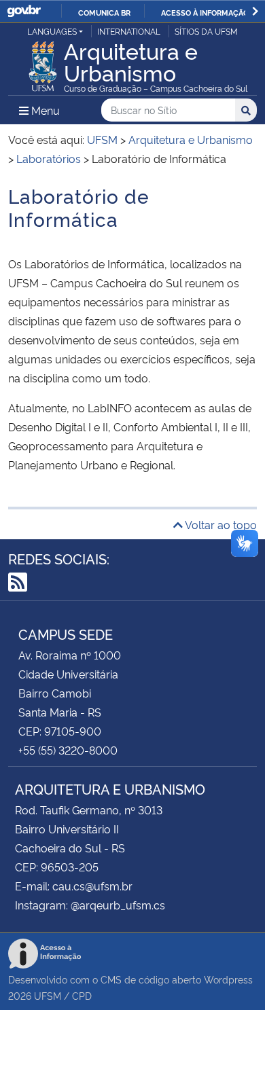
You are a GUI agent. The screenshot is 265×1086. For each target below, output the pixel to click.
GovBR (24, 11)
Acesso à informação (205, 12)
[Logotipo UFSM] (42, 62)
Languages (52, 31)
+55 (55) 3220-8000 (68, 749)
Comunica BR (104, 12)
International (128, 31)
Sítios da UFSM (206, 31)
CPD (82, 995)
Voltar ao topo (220, 524)
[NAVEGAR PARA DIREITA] (255, 11)
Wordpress (228, 979)
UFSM (47, 995)
